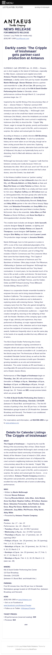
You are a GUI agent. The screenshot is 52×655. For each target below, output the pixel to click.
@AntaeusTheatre (28, 608)
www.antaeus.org (12, 423)
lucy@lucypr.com (22, 38)
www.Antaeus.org (25, 600)
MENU (9, 3)
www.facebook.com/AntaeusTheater (17, 605)
